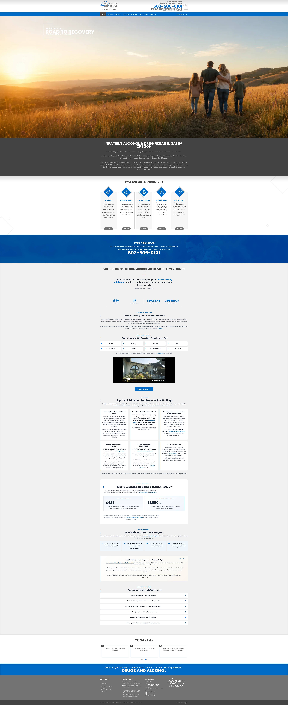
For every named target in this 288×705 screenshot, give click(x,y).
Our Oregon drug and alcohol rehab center (117, 156)
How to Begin (144, 14)
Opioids (155, 343)
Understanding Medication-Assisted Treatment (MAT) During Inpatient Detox (131, 691)
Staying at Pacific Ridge (130, 14)
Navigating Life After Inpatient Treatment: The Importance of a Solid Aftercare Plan (132, 687)
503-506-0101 (167, 6)
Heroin (178, 343)
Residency (103, 685)
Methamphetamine (111, 348)
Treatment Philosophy (114, 14)
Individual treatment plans (151, 536)
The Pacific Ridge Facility (107, 686)
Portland (155, 158)
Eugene (165, 158)
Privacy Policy (104, 691)
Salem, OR (161, 156)
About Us (153, 14)
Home (103, 14)
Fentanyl (133, 343)
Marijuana (178, 348)
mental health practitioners (177, 431)
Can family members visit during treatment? (143, 612)
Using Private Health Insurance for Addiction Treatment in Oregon (131, 695)
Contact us (160, 353)
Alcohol (111, 343)
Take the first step (143, 389)
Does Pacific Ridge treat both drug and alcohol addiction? (143, 606)
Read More (108, 228)
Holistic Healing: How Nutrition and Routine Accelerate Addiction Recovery (132, 682)
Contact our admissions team (134, 517)
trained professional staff (145, 451)
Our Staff (103, 688)
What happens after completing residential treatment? (143, 623)
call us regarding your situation (147, 493)
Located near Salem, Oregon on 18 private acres (120, 563)
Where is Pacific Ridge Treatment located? (143, 595)
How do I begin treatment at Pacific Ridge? (143, 617)
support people (173, 453)
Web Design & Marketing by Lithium (133, 702)
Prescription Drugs (155, 348)
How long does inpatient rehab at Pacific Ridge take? (143, 601)
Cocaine (133, 348)
